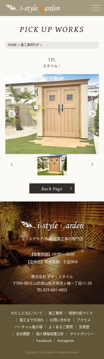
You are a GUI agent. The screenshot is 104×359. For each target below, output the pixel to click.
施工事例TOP (30, 44)
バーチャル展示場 (28, 327)
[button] (92, 114)
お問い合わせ (60, 320)
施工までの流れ (31, 320)
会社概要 (23, 334)
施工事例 (55, 313)
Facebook (43, 340)
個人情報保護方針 (50, 334)
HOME (12, 44)
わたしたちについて (26, 313)
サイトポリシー (82, 334)
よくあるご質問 (61, 327)
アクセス (84, 320)
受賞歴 (84, 327)
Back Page (52, 188)
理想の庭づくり (81, 313)
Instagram (66, 340)
